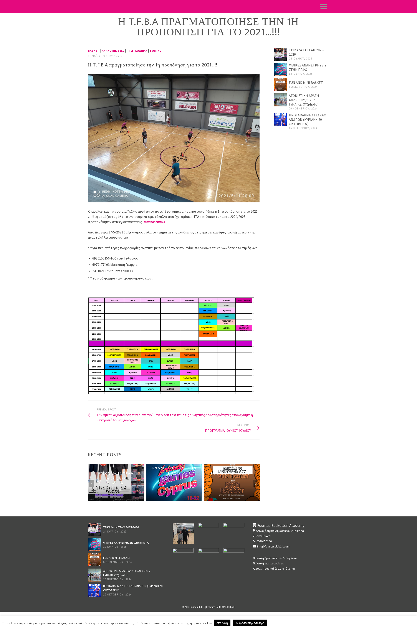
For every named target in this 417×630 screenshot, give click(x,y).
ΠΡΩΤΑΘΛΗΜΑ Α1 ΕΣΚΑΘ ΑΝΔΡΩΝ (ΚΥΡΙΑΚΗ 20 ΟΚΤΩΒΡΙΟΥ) (307, 119)
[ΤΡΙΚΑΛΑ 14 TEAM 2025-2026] (280, 54)
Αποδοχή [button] (222, 623)
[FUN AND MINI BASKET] (280, 84)
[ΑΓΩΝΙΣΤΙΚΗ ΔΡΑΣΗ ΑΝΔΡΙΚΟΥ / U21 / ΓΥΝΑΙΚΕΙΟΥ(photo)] (280, 99)
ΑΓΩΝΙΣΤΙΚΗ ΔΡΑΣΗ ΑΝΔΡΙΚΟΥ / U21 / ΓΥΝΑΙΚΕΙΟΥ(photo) (304, 99)
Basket (93, 51)
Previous (91, 483)
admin (118, 56)
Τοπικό (156, 51)
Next (255, 483)
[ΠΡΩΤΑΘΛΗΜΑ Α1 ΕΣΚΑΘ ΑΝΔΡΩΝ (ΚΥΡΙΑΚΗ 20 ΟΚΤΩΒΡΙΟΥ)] (280, 119)
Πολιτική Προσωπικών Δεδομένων (275, 558)
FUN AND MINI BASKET (306, 82)
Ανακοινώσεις (113, 51)
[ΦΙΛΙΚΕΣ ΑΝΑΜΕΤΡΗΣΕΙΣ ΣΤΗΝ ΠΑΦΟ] (280, 69)
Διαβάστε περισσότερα (250, 623)
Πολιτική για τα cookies (268, 563)
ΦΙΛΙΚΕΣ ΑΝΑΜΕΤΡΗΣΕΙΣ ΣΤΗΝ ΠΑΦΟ (126, 542)
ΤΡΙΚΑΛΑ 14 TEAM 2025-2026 (121, 527)
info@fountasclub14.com (273, 546)
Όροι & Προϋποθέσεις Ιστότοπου (274, 568)
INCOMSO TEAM (226, 607)
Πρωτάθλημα (137, 51)
